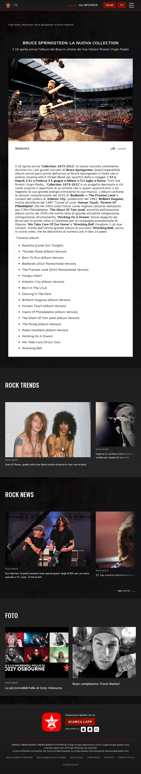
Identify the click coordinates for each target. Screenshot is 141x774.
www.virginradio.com (117, 751)
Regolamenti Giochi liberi (51, 757)
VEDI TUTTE (124, 591)
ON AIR (109, 5)
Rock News (27, 24)
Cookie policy (70, 764)
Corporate (93, 757)
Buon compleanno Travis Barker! (96, 684)
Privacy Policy (126, 757)
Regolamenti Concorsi (19, 757)
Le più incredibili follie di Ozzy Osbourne (33, 688)
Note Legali (76, 757)
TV (121, 5)
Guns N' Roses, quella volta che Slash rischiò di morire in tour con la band (45, 464)
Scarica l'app (80, 722)
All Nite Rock (88, 5)
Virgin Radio (14, 24)
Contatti (109, 757)
